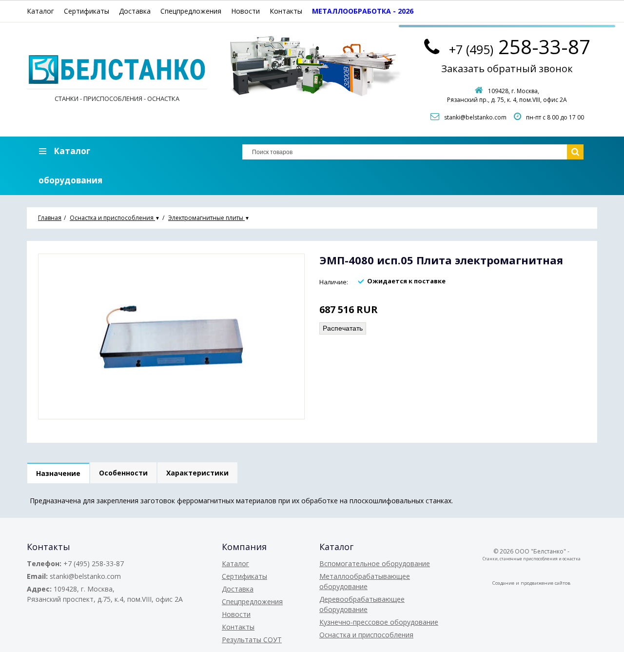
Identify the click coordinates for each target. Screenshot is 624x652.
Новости (245, 11)
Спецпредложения (190, 11)
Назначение (58, 473)
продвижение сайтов (545, 583)
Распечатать (343, 328)
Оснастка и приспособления (366, 634)
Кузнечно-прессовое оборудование (378, 622)
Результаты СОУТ (252, 639)
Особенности (123, 472)
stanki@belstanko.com (475, 117)
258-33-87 (519, 46)
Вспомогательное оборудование (374, 563)
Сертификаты (86, 11)
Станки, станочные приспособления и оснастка (532, 558)
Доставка (135, 11)
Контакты (286, 11)
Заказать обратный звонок (507, 68)
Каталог (40, 11)
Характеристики (197, 472)
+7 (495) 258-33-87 (93, 563)
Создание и (506, 583)
